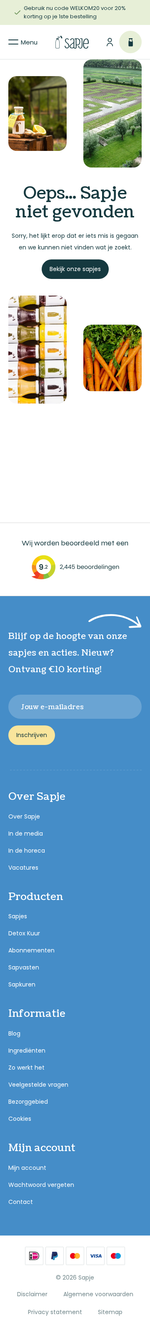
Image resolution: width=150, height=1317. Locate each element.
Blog (14, 1033)
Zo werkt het (26, 1067)
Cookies (19, 1119)
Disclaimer (32, 1294)
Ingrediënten (26, 1050)
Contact (20, 1202)
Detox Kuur (24, 933)
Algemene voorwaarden (98, 1294)
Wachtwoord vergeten (41, 1185)
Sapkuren (21, 984)
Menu (29, 42)
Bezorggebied (28, 1102)
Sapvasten (23, 967)
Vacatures (23, 867)
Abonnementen (31, 950)
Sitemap (110, 1312)
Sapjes (17, 916)
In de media (25, 833)
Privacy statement (55, 1312)
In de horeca (26, 850)
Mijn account (27, 1168)
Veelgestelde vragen (38, 1084)
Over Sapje (24, 816)
